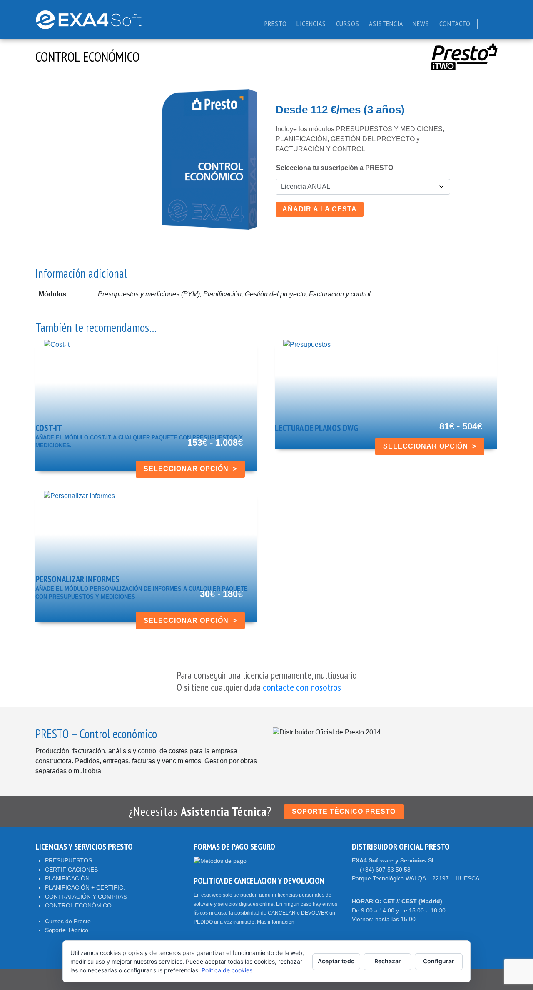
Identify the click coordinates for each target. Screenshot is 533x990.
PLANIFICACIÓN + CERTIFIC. (85, 887)
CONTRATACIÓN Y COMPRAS (86, 896)
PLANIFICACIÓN (67, 878)
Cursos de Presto (68, 921)
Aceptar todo (336, 961)
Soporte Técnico (66, 930)
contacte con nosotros (301, 687)
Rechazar (387, 961)
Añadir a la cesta (319, 209)
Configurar (438, 961)
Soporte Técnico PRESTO (344, 811)
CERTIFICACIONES (71, 869)
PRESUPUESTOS (68, 860)
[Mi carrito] (495, 23)
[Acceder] (486, 23)
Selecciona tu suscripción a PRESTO (334, 167)
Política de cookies (227, 970)
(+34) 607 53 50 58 (385, 869)
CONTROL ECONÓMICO (78, 905)
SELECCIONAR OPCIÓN (186, 468)
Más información (275, 922)
